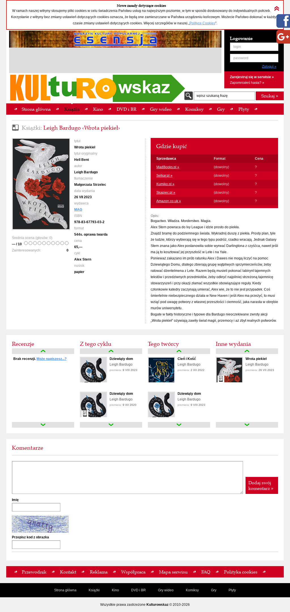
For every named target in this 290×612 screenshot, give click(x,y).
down (43, 425)
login (237, 47)
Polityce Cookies (202, 23)
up (43, 351)
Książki (94, 590)
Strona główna (65, 590)
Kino (115, 590)
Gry (213, 590)
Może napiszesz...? (52, 359)
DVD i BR (138, 590)
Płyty (232, 590)
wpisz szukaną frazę (212, 96)
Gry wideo (166, 590)
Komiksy (192, 590)
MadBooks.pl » (167, 167)
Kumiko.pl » (165, 184)
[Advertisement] (115, 61)
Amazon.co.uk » (168, 201)
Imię (15, 500)
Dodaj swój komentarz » (260, 485)
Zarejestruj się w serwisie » (252, 77)
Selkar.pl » (164, 176)
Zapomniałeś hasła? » (247, 83)
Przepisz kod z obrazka (30, 537)
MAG (78, 210)
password (240, 58)
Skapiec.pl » (165, 193)
